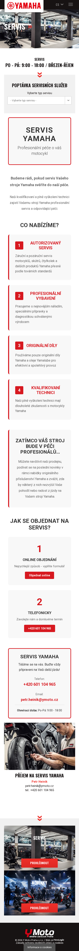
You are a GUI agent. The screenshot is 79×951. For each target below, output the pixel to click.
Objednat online (39, 575)
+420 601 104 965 (39, 628)
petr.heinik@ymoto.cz (39, 699)
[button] (58, 4)
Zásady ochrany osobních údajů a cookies (39, 943)
